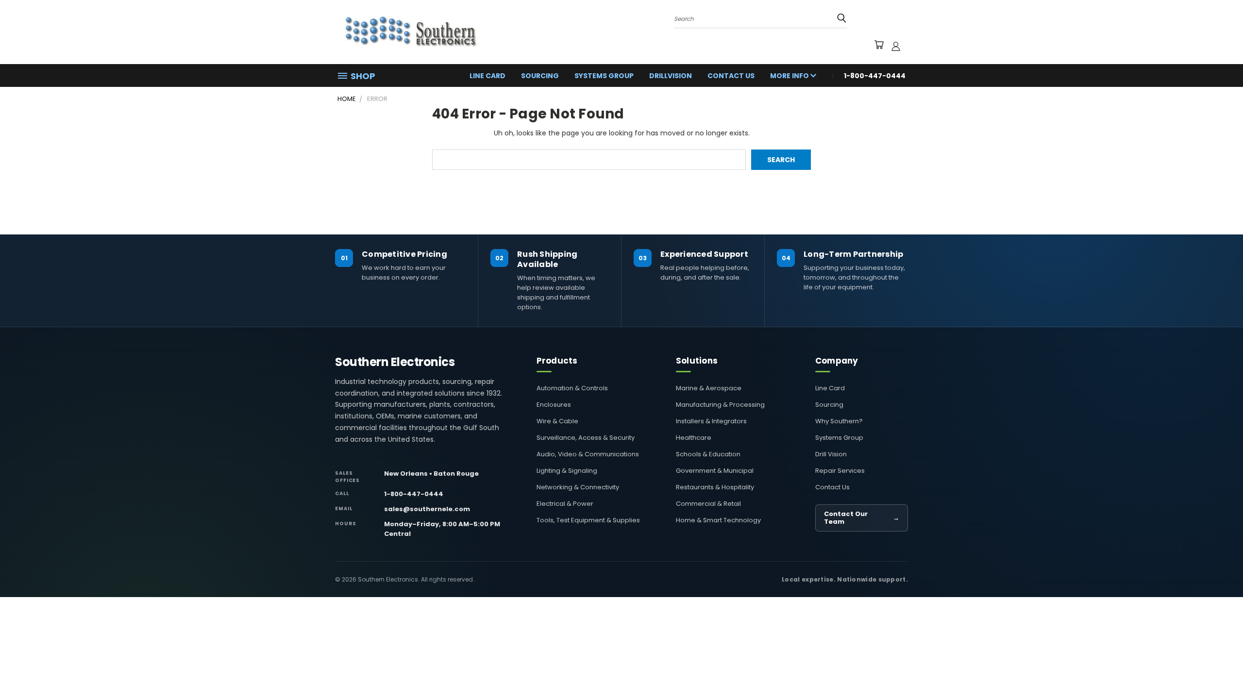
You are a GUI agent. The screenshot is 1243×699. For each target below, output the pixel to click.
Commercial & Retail (708, 503)
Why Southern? (839, 421)
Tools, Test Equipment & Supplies (588, 520)
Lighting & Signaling (567, 470)
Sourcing (540, 76)
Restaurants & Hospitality (715, 487)
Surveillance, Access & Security (586, 437)
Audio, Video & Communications (588, 454)
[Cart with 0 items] (878, 46)
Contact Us (731, 76)
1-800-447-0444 (413, 494)
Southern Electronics (394, 362)
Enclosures (554, 404)
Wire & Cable (557, 421)
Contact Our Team (861, 517)
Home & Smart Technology (718, 520)
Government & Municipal (715, 470)
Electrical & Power (565, 503)
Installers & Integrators (711, 421)
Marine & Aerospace (708, 388)
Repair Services (840, 470)
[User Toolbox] (896, 46)
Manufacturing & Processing (720, 404)
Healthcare (693, 437)
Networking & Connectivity (578, 487)
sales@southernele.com (427, 509)
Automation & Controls (572, 388)
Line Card (487, 76)
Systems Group (604, 76)
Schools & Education (708, 454)
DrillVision (670, 76)
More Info (790, 76)
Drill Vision (831, 454)
